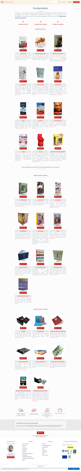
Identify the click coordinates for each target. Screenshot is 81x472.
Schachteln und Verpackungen (28, 458)
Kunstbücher (24, 448)
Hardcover (24, 445)
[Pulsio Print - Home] (7, 2)
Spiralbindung (24, 455)
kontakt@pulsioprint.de (41, 436)
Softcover (24, 447)
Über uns (43, 443)
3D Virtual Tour (45, 455)
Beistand (69, 2)
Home (39, 11)
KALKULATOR (24, 50)
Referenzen (44, 450)
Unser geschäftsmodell (46, 445)
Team (43, 448)
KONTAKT (41, 81)
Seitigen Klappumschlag (26, 456)
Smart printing (45, 447)
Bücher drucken (25, 443)
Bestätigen (70, 447)
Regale (23, 459)
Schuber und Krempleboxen (27, 453)
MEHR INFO (41, 148)
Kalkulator (76, 2)
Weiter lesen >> (24, 59)
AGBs (43, 453)
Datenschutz (44, 451)
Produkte (64, 2)
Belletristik (24, 450)
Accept (74, 468)
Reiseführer (24, 451)
